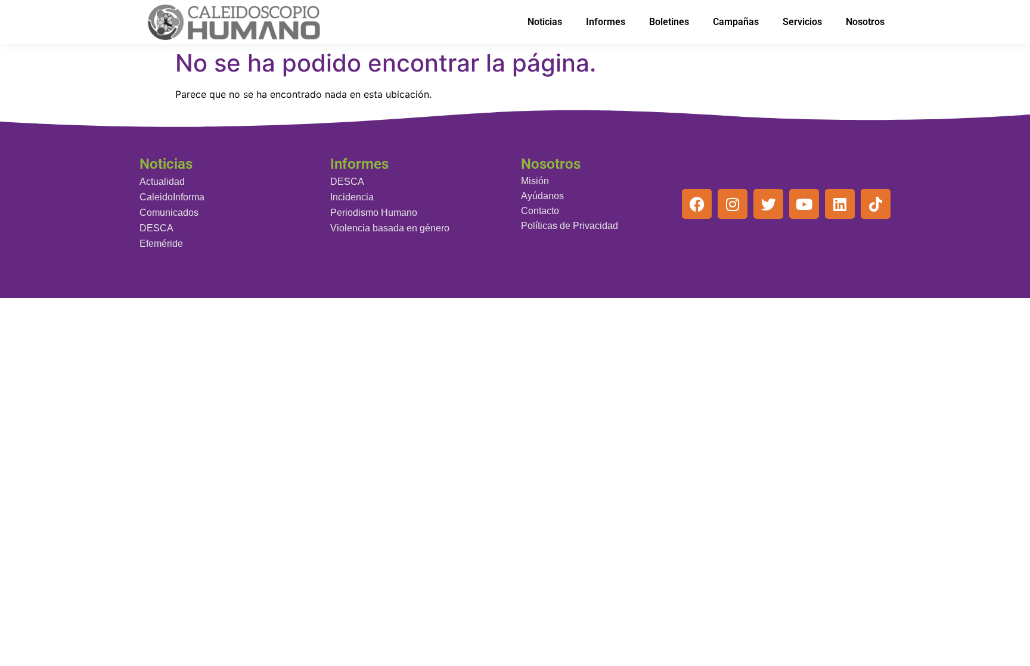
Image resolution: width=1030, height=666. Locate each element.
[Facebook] (697, 204)
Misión (535, 181)
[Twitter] (768, 204)
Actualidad (162, 181)
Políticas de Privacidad (569, 226)
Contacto (540, 211)
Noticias (545, 21)
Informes (605, 21)
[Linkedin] (840, 204)
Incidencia (352, 197)
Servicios (802, 21)
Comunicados (168, 212)
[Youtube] (804, 204)
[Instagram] (732, 204)
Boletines (669, 21)
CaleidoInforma (171, 197)
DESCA (156, 228)
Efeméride (161, 243)
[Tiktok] (876, 204)
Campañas (736, 21)
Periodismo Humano (373, 212)
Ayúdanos (542, 196)
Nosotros (865, 21)
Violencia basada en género (389, 228)
